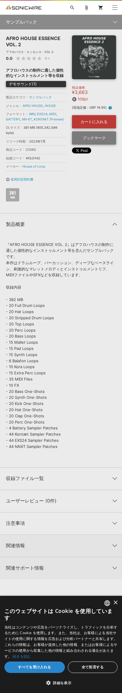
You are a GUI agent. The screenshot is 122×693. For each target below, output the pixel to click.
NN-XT (27, 119)
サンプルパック (40, 97)
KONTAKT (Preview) (49, 119)
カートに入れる (94, 121)
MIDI (52, 114)
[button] (61, 682)
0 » (47, 58)
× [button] (115, 603)
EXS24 (42, 114)
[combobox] (107, 603)
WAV (32, 114)
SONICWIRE (23, 8)
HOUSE (50, 106)
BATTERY (13, 119)
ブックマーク (94, 137)
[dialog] (61, 644)
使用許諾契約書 (19, 179)
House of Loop (34, 166)
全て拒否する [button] (93, 666)
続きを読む (22, 656)
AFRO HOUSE (33, 106)
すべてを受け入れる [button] (34, 666)
